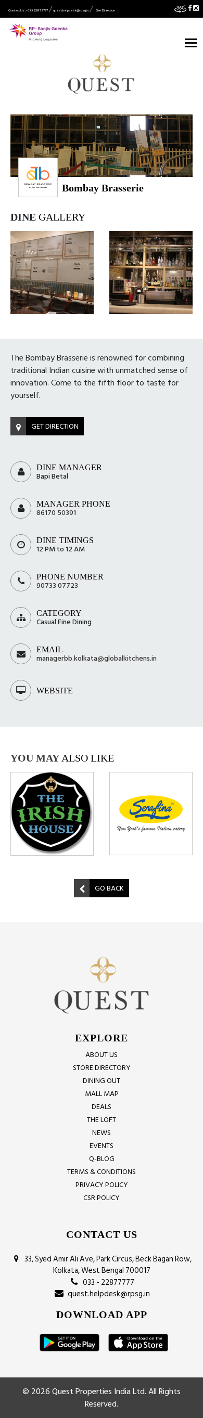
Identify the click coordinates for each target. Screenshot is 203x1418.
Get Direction (105, 10)
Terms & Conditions (101, 1172)
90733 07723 (57, 585)
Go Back (109, 888)
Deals (101, 1107)
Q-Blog (102, 1159)
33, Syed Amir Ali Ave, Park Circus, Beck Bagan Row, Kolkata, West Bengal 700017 (106, 1265)
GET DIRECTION (55, 426)
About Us (101, 1055)
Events (101, 1146)
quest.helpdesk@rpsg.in (70, 10)
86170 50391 (56, 513)
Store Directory (102, 1068)
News (101, 1133)
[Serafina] (57, 813)
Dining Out (101, 1081)
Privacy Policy (101, 1185)
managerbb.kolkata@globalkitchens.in (96, 658)
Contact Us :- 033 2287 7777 (28, 10)
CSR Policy (101, 1198)
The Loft (101, 1120)
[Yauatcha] (156, 792)
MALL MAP (102, 1094)
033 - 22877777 (107, 1283)
